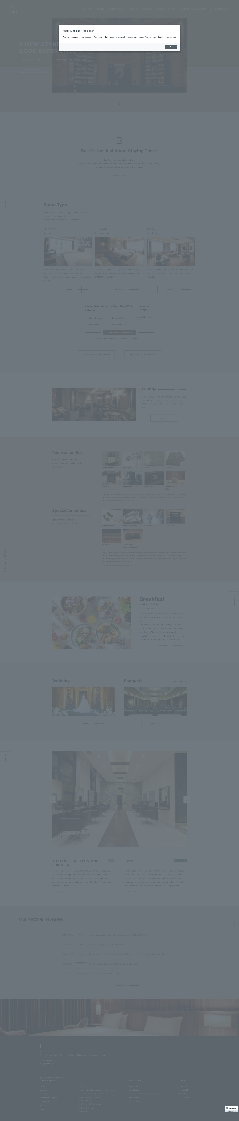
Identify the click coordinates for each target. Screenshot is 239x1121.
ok (171, 47)
